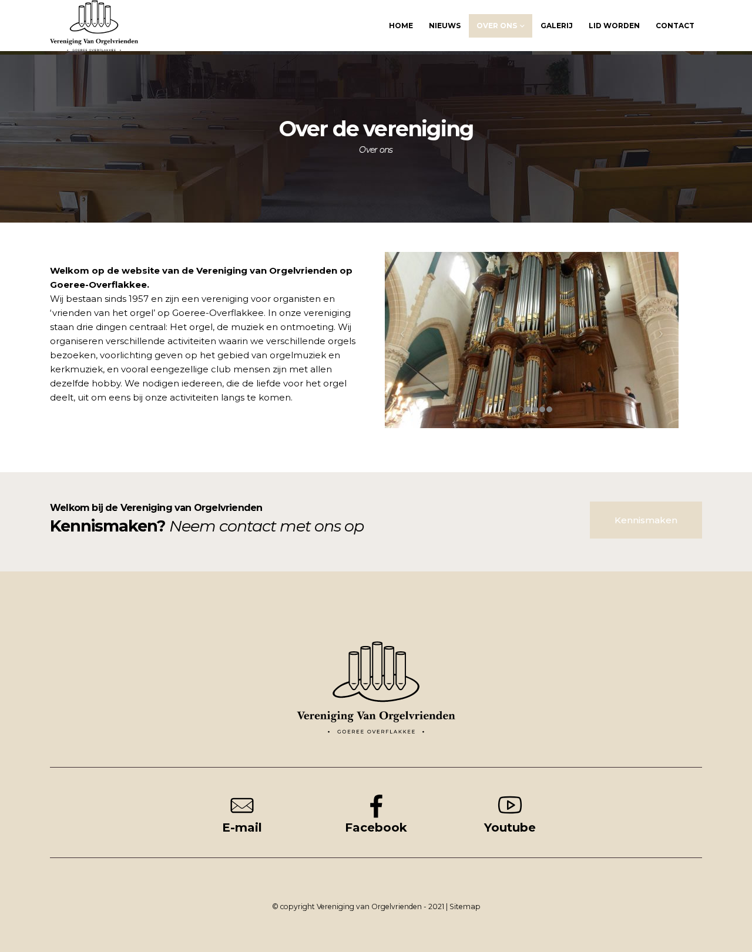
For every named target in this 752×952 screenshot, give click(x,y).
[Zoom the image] (376, 647)
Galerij (556, 25)
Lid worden (614, 25)
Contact (675, 25)
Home (401, 25)
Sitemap (465, 906)
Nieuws (445, 25)
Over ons (496, 25)
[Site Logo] (94, 25)
